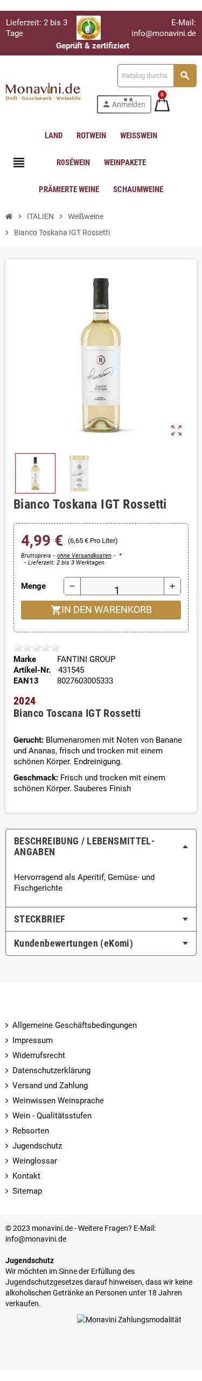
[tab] (101, 846)
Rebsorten (30, 1131)
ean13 (26, 681)
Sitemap (27, 1191)
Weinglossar (34, 1161)
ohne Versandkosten (84, 555)
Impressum (32, 1040)
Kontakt (26, 1176)
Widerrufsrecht (38, 1055)
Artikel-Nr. (32, 670)
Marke (24, 659)
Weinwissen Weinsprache (58, 1100)
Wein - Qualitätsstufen (52, 1116)
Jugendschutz (37, 1146)
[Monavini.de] (43, 88)
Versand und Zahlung (50, 1085)
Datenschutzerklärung (51, 1070)
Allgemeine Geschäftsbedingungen (74, 1025)
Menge (33, 586)
